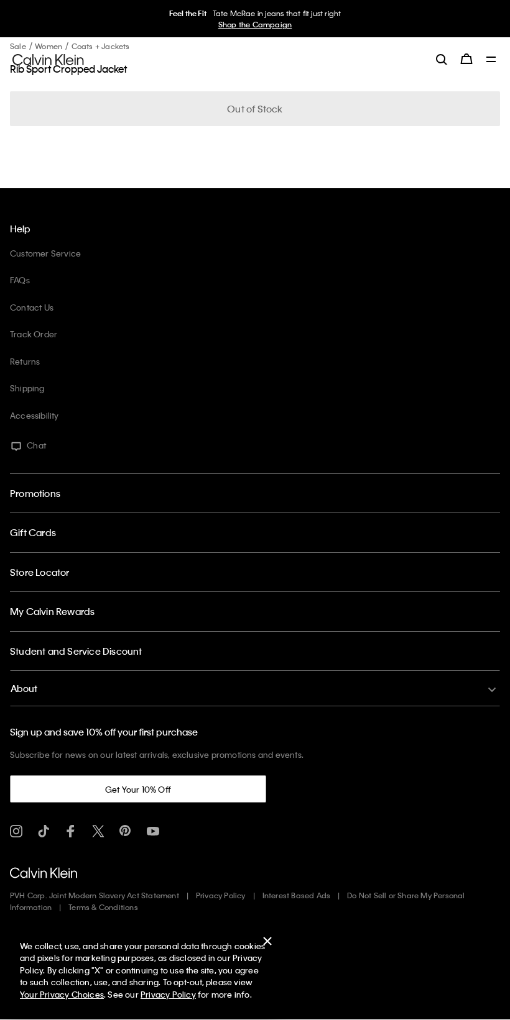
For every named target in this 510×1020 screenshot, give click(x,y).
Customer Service (45, 253)
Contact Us (31, 307)
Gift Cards (33, 532)
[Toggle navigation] (491, 60)
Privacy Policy (221, 895)
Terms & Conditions (103, 907)
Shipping (27, 388)
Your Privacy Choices (62, 994)
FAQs (20, 280)
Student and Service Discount (76, 651)
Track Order (33, 334)
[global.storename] (48, 58)
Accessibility (34, 415)
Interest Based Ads (296, 895)
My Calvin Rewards (52, 611)
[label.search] (441, 59)
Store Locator (40, 572)
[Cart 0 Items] (466, 59)
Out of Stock (254, 108)
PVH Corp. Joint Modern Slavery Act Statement (94, 895)
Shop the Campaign (255, 24)
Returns (25, 361)
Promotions (35, 493)
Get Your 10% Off (138, 789)
